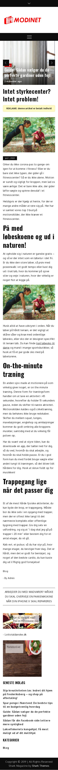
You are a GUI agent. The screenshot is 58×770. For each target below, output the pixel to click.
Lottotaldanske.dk (16, 634)
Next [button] (52, 63)
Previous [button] (6, 63)
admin (11, 578)
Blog (5, 571)
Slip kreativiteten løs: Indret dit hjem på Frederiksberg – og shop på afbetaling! (27, 694)
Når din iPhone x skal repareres (29, 601)
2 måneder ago (13, 81)
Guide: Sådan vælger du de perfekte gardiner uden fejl (27, 72)
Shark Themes (40, 765)
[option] (29, 63)
